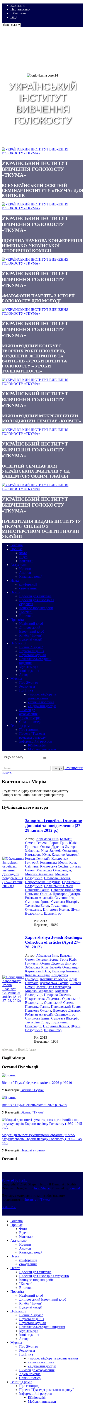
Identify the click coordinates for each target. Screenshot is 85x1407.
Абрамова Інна (47, 839)
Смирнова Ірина (37, 901)
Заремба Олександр (63, 850)
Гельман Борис (47, 843)
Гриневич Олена (37, 847)
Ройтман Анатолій (39, 898)
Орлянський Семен (58, 886)
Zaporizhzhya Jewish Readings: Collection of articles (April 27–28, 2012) (53, 942)
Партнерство (20, 9)
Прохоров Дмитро (66, 894)
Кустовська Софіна (54, 866)
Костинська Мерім (54, 862)
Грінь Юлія (68, 843)
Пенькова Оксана (38, 894)
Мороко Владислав (39, 874)
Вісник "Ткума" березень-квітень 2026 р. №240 (37, 1082)
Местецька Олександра (53, 870)
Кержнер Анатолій (66, 854)
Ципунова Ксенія (56, 909)
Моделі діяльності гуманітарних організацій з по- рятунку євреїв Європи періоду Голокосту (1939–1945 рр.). (42, 1139)
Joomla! (74, 1188)
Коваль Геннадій (37, 858)
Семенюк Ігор (64, 898)
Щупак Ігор (52, 913)
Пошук (57, 768)
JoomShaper (42, 1188)
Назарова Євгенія (57, 878)
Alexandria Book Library (19, 1049)
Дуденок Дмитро (63, 847)
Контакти (17, 5)
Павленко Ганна (37, 890)
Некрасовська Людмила (42, 882)
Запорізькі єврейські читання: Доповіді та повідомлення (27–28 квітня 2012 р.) (54, 825)
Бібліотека (18, 13)
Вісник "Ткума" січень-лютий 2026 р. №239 (34, 1105)
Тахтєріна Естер (37, 905)
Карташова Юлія (37, 854)
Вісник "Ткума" (32, 1090)
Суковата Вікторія (64, 901)
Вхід (13, 17)
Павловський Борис (66, 890)
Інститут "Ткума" (38, 1199)
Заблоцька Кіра (36, 850)
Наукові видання (32, 1150)
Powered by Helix (14, 1180)
